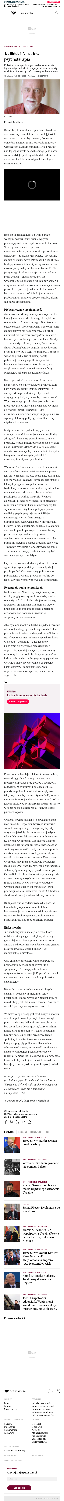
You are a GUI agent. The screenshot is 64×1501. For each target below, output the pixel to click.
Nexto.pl (36, 1430)
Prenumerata (10, 1430)
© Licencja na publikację (16, 1111)
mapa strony (10, 1456)
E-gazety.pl (37, 1427)
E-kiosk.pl (36, 1424)
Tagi (47, 1132)
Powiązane (9, 1132)
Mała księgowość (40, 1433)
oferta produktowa (13, 1461)
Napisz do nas (10, 1409)
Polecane (22, 1132)
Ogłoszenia (9, 1427)
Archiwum (9, 1433)
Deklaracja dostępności (43, 1415)
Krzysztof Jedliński (13, 122)
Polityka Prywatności (41, 1403)
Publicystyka (26, 13)
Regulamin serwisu (41, 1409)
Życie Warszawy (39, 1442)
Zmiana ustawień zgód (43, 1406)
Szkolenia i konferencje (15, 1450)
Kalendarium (37, 1456)
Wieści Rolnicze (39, 1439)
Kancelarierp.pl (39, 1436)
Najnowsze (35, 1132)
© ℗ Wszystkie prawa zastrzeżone (20, 1114)
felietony (26, 1204)
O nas (7, 1403)
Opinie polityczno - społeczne (18, 47)
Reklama (8, 1424)
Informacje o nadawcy (42, 1412)
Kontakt (7, 1406)
